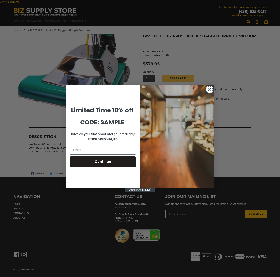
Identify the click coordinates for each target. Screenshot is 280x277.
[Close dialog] (209, 89)
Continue (103, 161)
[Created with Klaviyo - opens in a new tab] (140, 190)
